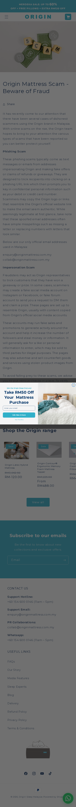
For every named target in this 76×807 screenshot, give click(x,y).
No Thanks (19, 420)
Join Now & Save (19, 415)
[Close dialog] (73, 385)
